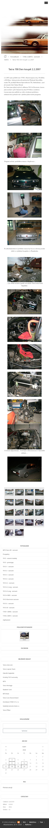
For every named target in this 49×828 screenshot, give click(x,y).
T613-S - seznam (8, 603)
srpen (24, 747)
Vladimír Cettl (7, 690)
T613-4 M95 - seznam (10, 595)
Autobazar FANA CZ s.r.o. (11, 702)
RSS (24, 822)
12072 (6, 60)
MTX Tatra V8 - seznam (10, 550)
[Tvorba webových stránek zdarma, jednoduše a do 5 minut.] (18, 822)
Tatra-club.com (8, 665)
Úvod (5, 56)
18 (12, 766)
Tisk (41, 822)
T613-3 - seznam (8, 575)
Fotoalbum (14, 57)
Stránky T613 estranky (10, 677)
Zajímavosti (6, 620)
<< (6, 747)
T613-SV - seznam (8, 608)
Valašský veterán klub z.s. (11, 706)
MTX (4, 681)
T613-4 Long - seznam (10, 591)
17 (6, 766)
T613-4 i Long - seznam (10, 587)
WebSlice (32, 822)
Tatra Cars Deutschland (10, 698)
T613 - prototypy (8, 562)
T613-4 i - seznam (8, 583)
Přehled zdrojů (7, 788)
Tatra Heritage (7, 685)
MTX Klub (6, 694)
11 (12, 763)
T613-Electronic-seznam (11, 599)
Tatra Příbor (6, 710)
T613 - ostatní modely (10, 558)
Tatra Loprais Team (9, 669)
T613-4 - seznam (8, 579)
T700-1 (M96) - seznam (10, 612)
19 (18, 766)
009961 (24, 640)
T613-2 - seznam (8, 571)
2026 (24, 750)
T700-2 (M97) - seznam (31, 57)
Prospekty (6, 554)
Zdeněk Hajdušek (8, 673)
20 (24, 766)
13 (24, 763)
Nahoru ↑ (28, 824)
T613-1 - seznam (8, 567)
